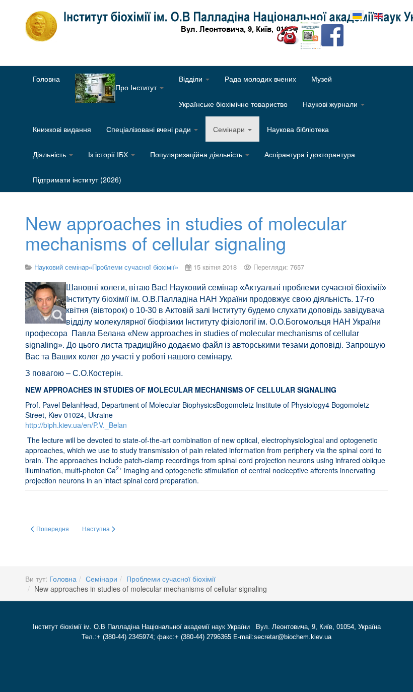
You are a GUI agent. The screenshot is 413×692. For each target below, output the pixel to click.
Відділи (191, 79)
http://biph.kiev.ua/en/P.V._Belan (76, 425)
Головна (46, 79)
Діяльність (50, 154)
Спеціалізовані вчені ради (149, 129)
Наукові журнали (331, 104)
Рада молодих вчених (260, 79)
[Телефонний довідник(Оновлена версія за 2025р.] (288, 34)
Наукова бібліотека (298, 129)
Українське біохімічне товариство (233, 104)
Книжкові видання (62, 129)
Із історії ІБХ (109, 154)
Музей (321, 79)
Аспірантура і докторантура (309, 154)
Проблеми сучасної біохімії (171, 579)
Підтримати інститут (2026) (77, 179)
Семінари (230, 129)
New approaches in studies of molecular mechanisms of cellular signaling (186, 233)
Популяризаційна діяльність (197, 154)
